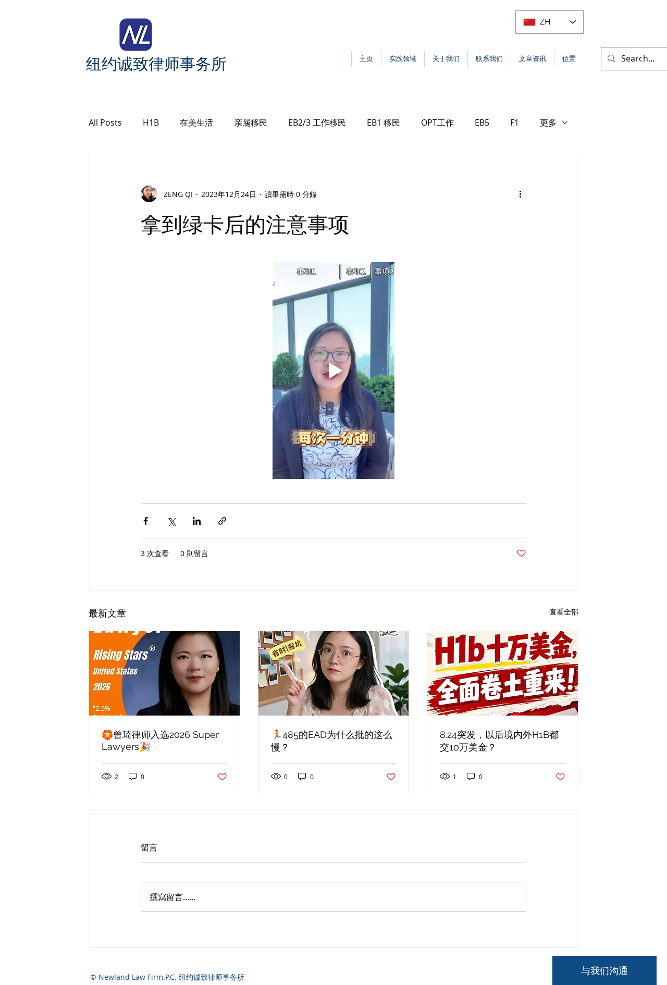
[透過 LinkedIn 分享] (197, 521)
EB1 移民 (383, 122)
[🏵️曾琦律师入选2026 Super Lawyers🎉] (164, 673)
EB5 (482, 122)
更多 (548, 122)
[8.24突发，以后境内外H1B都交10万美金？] (502, 673)
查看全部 (563, 612)
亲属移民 (250, 122)
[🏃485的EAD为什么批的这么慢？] (333, 673)
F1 (514, 122)
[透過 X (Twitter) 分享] (171, 521)
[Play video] (333, 370)
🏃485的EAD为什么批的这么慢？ (331, 741)
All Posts (105, 122)
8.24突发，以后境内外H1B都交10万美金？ (499, 741)
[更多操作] (520, 194)
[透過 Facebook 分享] (146, 521)
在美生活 (196, 122)
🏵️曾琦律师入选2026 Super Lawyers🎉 (160, 740)
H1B (151, 122)
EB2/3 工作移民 (317, 122)
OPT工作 (437, 122)
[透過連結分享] (222, 521)
